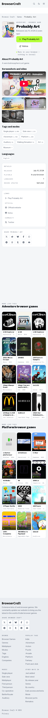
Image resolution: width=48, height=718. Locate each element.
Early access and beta (34, 691)
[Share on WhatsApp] (29, 236)
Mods (27, 694)
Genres (5, 643)
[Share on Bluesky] (17, 236)
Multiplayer (6, 646)
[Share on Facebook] (23, 236)
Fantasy (28, 660)
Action (28, 646)
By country (29, 687)
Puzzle (28, 650)
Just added (30, 673)
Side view (6, 677)
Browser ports (31, 698)
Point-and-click (31, 664)
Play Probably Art (30, 39)
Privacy (5, 714)
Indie (27, 639)
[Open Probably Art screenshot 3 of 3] (13, 116)
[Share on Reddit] (12, 236)
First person (7, 684)
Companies (7, 660)
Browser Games (8, 639)
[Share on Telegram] (6, 242)
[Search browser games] (34, 3)
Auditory (5, 698)
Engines (5, 657)
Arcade (28, 653)
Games (19, 17)
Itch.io (25, 46)
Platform (29, 657)
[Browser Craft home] (11, 4)
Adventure (30, 643)
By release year (31, 680)
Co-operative (7, 691)
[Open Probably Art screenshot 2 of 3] (35, 103)
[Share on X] (6, 236)
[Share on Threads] (12, 242)
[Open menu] (44, 3)
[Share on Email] (29, 242)
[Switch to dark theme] (39, 3)
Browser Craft (8, 17)
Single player (7, 673)
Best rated (29, 677)
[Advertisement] (24, 10)
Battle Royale (7, 694)
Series (28, 684)
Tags (4, 653)
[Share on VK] (23, 242)
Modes (5, 650)
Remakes (29, 701)
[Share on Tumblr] (17, 242)
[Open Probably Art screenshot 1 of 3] (13, 103)
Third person (7, 687)
